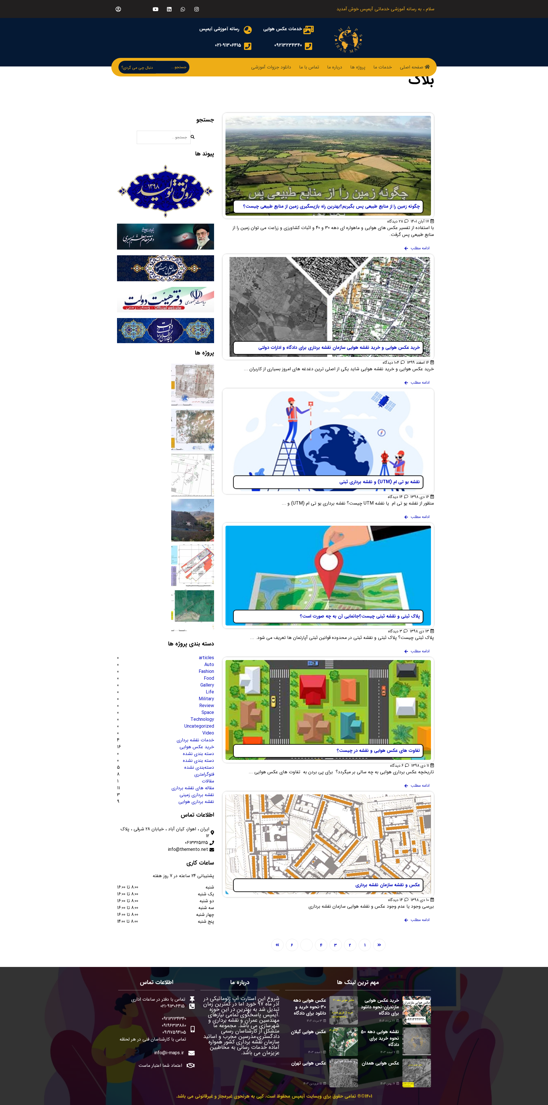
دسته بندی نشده (198, 753)
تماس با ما (309, 67)
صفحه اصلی (411, 67)
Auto (209, 664)
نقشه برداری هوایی (196, 801)
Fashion (206, 671)
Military (206, 699)
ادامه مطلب (423, 116)
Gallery (207, 685)
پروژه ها (357, 67)
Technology (202, 719)
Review (206, 706)
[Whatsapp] (183, 9)
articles (206, 658)
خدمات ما (382, 67)
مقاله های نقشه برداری (193, 788)
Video (208, 733)
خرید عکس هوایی (197, 747)
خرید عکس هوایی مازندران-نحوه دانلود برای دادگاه (380, 1007)
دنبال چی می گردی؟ (137, 68)
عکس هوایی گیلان (308, 1031)
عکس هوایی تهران (308, 1063)
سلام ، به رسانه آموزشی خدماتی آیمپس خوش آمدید (385, 9)
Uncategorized (199, 726)
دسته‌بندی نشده (199, 767)
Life (210, 692)
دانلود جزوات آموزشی (271, 67)
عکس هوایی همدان (380, 1063)
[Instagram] (196, 9)
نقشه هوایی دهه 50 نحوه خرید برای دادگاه (380, 1038)
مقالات (208, 781)
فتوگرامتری (204, 774)
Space (208, 712)
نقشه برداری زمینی (197, 795)
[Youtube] (155, 9)
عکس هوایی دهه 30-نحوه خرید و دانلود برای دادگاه (309, 1007)
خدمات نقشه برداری (195, 740)
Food (209, 678)
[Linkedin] (169, 9)
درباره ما (334, 67)
